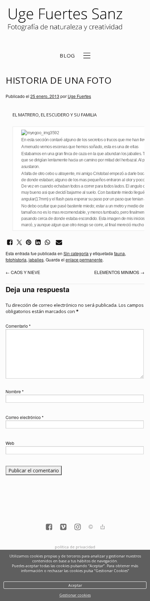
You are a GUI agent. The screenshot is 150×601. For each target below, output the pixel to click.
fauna (119, 253)
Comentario (18, 326)
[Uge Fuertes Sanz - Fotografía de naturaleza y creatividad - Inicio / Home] (67, 20)
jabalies (36, 260)
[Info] (91, 527)
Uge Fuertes (79, 96)
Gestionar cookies (75, 595)
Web (10, 443)
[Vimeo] (63, 528)
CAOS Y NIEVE (23, 272)
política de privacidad (75, 546)
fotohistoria (16, 260)
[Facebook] (49, 528)
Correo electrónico (25, 417)
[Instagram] (77, 528)
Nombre (15, 391)
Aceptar (75, 585)
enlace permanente (84, 260)
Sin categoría (76, 253)
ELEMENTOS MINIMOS (119, 272)
